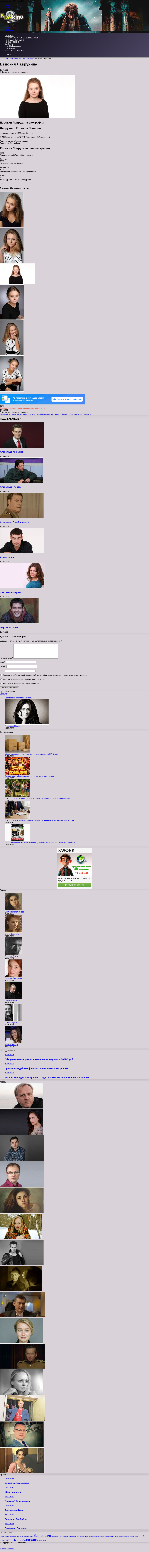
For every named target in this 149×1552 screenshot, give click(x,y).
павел (136, 1536)
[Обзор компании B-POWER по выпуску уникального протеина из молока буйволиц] (17, 840)
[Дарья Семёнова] (22, 1472)
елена (82, 1536)
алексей (13, 1536)
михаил (111, 1536)
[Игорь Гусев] (22, 1446)
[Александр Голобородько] (22, 518)
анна (31, 1536)
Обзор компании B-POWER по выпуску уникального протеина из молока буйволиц (40, 843)
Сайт (2, 671)
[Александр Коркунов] (22, 447)
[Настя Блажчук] (13, 1043)
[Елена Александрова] (21, 1291)
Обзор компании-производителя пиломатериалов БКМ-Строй (31, 754)
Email (3, 666)
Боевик (12, 48)
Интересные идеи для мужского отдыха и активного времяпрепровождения (37, 798)
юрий (44, 1540)
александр (4, 1536)
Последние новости (15, 40)
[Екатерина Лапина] (21, 1238)
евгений (69, 1536)
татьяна (2, 1540)
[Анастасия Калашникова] (21, 1343)
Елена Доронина (12, 934)
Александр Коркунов (11, 452)
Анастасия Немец (12, 726)
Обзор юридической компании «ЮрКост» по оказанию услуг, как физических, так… (40, 820)
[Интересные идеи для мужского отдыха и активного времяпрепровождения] (17, 796)
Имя (2, 662)
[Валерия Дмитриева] (13, 976)
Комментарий (6, 658)
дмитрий (62, 1536)
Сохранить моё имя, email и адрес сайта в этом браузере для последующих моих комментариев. (45, 675)
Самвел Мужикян (12, 1023)
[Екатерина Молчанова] (13, 910)
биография (5, 408)
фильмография (34, 408)
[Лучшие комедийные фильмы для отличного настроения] (17, 774)
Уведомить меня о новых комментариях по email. (24, 679)
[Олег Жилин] (22, 1317)
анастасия (20, 1536)
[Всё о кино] (12, 24)
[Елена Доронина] (13, 932)
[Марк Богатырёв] (19, 623)
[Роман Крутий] (22, 1160)
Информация (15, 46)
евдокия (13, 408)
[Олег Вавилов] (13, 998)
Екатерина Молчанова (14, 912)
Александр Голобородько (14, 522)
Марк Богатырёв (9, 627)
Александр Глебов (10, 487)
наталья (118, 1536)
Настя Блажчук (11, 1045)
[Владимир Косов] (22, 1420)
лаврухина (22, 408)
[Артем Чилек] (22, 553)
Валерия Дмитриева (13, 978)
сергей (141, 1536)
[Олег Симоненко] (22, 1368)
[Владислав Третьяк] (22, 1265)
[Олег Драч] (21, 1108)
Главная (3, 59)
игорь (86, 1536)
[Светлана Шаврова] (22, 588)
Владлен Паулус (12, 956)
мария (107, 1536)
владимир (55, 1536)
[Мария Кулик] (21, 1134)
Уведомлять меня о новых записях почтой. (21, 683)
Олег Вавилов (11, 1000)
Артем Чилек (7, 557)
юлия (40, 1540)
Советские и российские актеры (22, 38)
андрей (27, 1536)
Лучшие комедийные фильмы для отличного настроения (29, 776)
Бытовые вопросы (14, 50)
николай (123, 1536)
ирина (91, 1536)
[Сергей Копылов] (22, 1186)
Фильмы (9, 44)
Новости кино (12, 42)
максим (102, 1536)
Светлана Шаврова (11, 592)
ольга (132, 1536)
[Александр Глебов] (21, 482)
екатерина (75, 1536)
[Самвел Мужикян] (13, 1020)
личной (96, 1536)
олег (127, 1536)
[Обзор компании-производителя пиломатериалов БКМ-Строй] (17, 752)
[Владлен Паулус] (13, 954)
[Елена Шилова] (21, 1394)
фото (43, 408)
